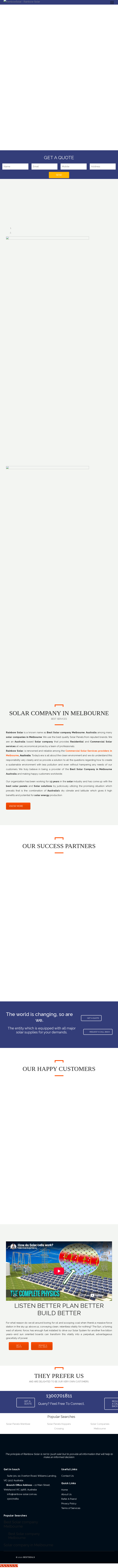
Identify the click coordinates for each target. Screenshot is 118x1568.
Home (64, 1489)
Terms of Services (70, 1508)
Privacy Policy (68, 1503)
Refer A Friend (69, 1499)
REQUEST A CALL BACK (100, 1032)
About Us (66, 1494)
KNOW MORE (16, 806)
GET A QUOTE (93, 1018)
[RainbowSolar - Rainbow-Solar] (22, 2)
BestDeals (29, 1557)
